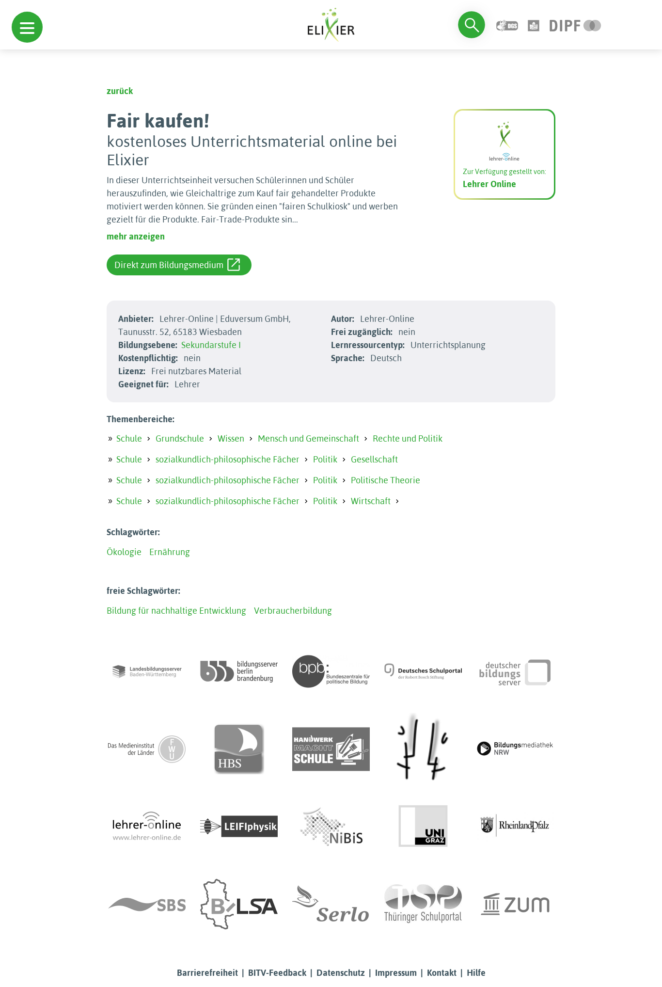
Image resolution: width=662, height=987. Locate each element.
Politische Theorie (385, 480)
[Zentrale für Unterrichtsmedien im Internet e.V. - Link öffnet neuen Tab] (515, 904)
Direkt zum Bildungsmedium (168, 265)
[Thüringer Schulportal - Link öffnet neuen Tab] (423, 904)
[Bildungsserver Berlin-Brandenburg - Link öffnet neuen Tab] (239, 671)
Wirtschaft (371, 501)
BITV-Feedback (277, 973)
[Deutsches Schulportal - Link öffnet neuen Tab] (423, 671)
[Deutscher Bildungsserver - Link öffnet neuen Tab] (515, 671)
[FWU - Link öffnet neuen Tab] (147, 749)
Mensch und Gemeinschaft (308, 438)
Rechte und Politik (407, 438)
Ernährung (169, 552)
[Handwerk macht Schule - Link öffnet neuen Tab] (331, 749)
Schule (129, 438)
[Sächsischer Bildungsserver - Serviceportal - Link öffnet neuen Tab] (147, 904)
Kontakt (442, 973)
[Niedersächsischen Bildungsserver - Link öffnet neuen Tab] (331, 826)
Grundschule (180, 438)
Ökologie (124, 552)
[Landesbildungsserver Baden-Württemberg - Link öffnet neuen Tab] (147, 671)
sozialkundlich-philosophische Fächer (227, 459)
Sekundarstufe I (211, 345)
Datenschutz (340, 973)
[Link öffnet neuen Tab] (575, 24)
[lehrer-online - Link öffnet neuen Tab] (147, 826)
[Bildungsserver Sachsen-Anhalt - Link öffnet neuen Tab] (239, 904)
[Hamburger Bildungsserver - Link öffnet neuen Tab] (239, 749)
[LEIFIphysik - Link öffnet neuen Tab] (239, 826)
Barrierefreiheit (207, 973)
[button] (27, 27)
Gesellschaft (374, 459)
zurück (120, 91)
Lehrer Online (489, 184)
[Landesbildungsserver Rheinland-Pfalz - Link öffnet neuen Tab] (515, 826)
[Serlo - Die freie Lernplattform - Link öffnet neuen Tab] (331, 904)
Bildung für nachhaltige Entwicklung (176, 610)
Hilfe (476, 973)
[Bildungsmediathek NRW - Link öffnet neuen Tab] (515, 749)
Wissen (231, 438)
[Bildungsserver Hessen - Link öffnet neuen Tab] (423, 749)
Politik (325, 459)
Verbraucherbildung (293, 610)
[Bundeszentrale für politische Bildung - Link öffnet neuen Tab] (331, 671)
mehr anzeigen (136, 236)
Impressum (396, 973)
